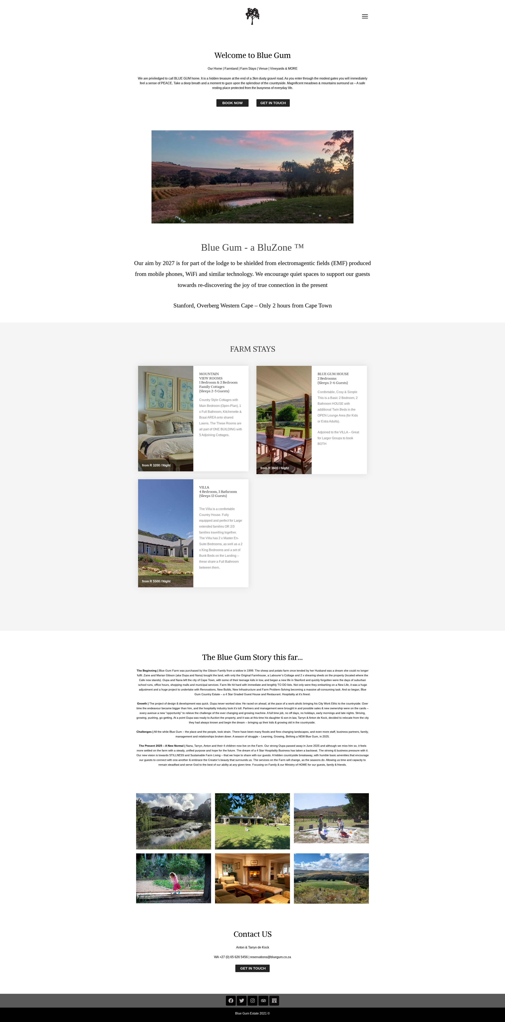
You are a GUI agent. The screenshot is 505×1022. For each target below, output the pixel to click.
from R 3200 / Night (156, 465)
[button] (252, 968)
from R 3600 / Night (274, 468)
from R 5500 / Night (156, 581)
